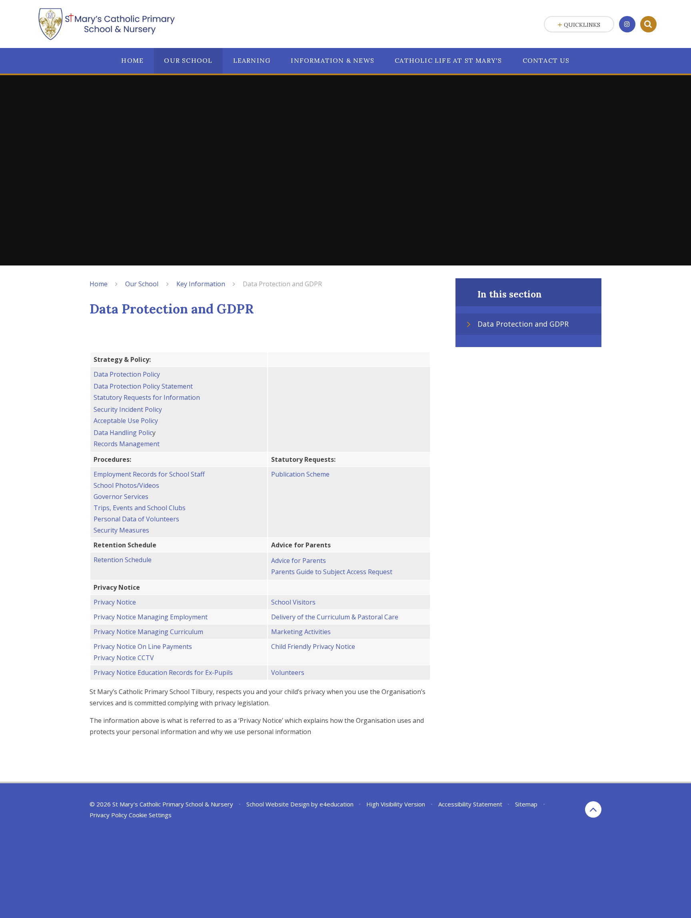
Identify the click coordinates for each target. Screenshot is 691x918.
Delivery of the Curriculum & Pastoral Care (334, 617)
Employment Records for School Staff (149, 474)
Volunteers (287, 672)
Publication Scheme (300, 474)
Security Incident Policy (128, 409)
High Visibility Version (395, 804)
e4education (336, 804)
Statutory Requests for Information (147, 397)
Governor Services (121, 496)
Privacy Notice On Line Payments (143, 646)
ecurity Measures (123, 530)
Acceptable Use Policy (126, 420)
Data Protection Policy (132, 374)
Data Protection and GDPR (282, 283)
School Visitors (293, 602)
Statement (176, 386)
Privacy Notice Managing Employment (151, 617)
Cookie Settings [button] (150, 815)
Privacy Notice (116, 602)
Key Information (200, 283)
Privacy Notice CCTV (124, 657)
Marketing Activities (301, 631)
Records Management (127, 443)
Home (99, 283)
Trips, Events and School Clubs (140, 507)
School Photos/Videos (126, 485)
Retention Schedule (123, 559)
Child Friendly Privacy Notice (313, 646)
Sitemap (526, 804)
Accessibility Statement (470, 804)
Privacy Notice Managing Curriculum (148, 631)
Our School (141, 283)
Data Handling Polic (123, 432)
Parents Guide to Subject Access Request (331, 571)
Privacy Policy (108, 815)
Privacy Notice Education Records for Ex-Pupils (163, 672)
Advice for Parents (298, 560)
